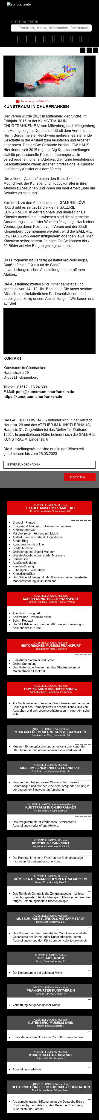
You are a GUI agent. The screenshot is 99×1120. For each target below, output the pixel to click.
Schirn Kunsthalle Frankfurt (51, 599)
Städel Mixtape (23, 548)
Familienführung (23, 566)
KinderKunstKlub (24, 573)
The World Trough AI (26, 613)
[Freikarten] (49, 39)
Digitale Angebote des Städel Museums (39, 555)
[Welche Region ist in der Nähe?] (40, 39)
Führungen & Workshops (29, 570)
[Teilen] (95, 50)
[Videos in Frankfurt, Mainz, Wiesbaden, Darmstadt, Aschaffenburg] (58, 39)
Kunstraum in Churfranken (50, 807)
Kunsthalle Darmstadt (50, 1055)
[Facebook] (10, 406)
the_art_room (50, 958)
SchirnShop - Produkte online (32, 617)
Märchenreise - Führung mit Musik (35, 533)
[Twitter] (15, 406)
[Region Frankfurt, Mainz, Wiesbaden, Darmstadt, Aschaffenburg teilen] (85, 39)
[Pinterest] (20, 406)
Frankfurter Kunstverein (51, 990)
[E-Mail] (25, 406)
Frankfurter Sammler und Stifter (34, 660)
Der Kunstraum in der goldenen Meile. (38, 972)
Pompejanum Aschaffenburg (50, 689)
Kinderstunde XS (24, 530)
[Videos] (77, 519)
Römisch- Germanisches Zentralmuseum (50, 879)
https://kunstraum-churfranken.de (32, 397)
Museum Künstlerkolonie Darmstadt (50, 918)
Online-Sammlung (24, 663)
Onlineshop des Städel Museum (34, 551)
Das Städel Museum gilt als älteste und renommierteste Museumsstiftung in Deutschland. (50, 579)
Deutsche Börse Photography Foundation (51, 1087)
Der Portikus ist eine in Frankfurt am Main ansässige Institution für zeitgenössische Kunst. (48, 859)
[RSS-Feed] (89, 50)
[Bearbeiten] (82, 50)
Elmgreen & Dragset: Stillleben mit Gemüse (42, 526)
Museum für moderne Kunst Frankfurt (51, 732)
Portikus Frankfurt (51, 843)
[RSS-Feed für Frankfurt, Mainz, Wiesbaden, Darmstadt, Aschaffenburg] (76, 39)
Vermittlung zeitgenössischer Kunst (36, 1005)
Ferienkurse (20, 559)
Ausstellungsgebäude (27, 1069)
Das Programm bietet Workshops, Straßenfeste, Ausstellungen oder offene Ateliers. (45, 823)
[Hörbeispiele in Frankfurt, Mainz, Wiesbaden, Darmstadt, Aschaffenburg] (67, 39)
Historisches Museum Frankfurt (51, 645)
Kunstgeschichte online (28, 544)
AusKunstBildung (24, 562)
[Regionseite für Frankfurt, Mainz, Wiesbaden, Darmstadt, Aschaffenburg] (14, 39)
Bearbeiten (77, 477)
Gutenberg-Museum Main (50, 1022)
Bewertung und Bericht (34, 101)
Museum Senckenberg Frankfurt (50, 768)
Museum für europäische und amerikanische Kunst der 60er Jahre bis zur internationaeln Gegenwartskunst (49, 748)
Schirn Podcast (23, 620)
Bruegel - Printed (24, 522)
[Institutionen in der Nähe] (81, 519)
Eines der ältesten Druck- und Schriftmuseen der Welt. (49, 1037)
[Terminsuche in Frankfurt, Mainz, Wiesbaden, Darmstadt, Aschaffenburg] (23, 39)
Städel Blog (20, 541)
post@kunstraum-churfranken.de (45, 392)
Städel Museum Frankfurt (50, 508)
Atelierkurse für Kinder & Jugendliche (37, 537)
